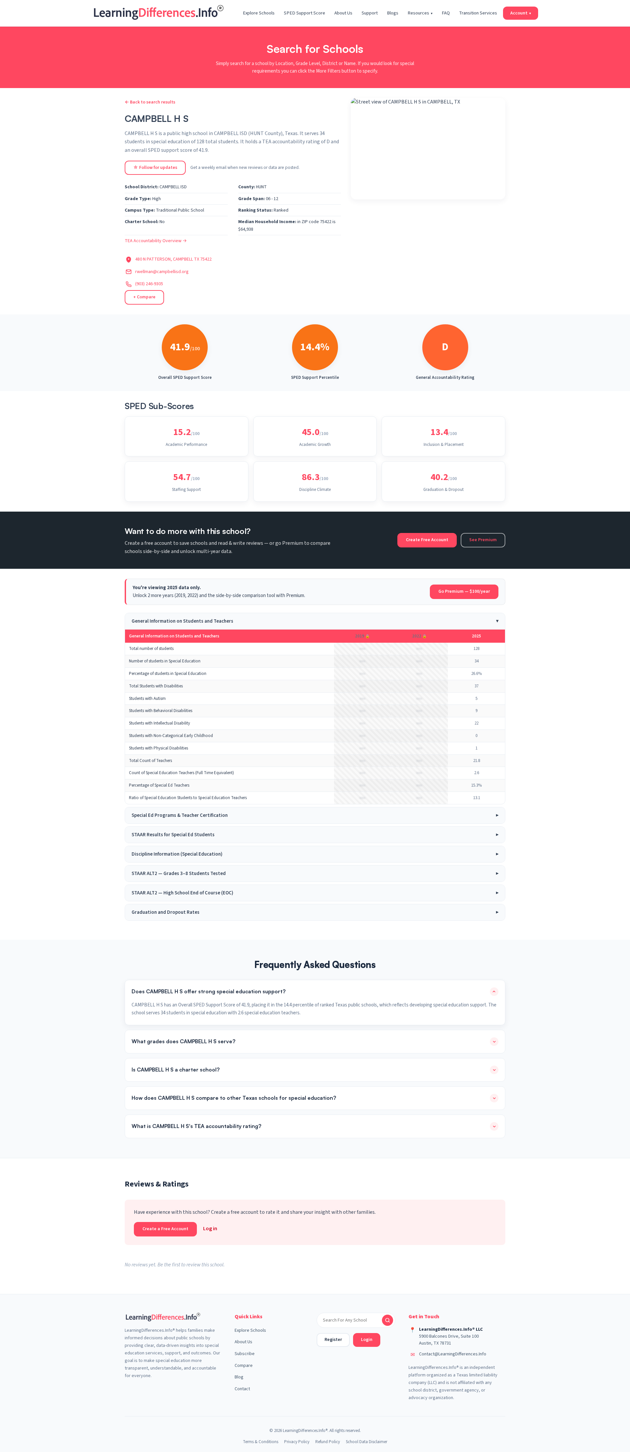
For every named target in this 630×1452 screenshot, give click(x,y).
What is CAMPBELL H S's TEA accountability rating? (196, 1126)
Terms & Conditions (260, 1442)
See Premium (483, 540)
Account (520, 13)
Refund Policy (327, 1442)
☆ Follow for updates (155, 167)
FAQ (446, 13)
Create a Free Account (165, 1229)
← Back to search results (150, 102)
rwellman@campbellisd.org (162, 271)
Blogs (392, 13)
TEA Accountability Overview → (156, 241)
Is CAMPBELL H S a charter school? (176, 1069)
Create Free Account (427, 540)
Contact (242, 1389)
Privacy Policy (296, 1442)
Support (370, 13)
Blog (239, 1377)
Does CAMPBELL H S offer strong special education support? (208, 991)
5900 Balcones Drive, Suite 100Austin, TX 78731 (449, 1340)
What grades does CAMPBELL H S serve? (183, 1041)
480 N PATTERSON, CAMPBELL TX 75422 (173, 259)
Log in (210, 1228)
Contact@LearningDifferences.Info (452, 1354)
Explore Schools (259, 13)
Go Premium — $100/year (464, 591)
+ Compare (144, 297)
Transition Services (478, 13)
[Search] (387, 1320)
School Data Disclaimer (366, 1442)
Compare (244, 1365)
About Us (343, 13)
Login (366, 1339)
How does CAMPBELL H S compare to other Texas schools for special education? (234, 1098)
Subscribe (245, 1353)
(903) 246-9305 (149, 284)
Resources (420, 13)
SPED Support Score (304, 13)
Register (333, 1339)
